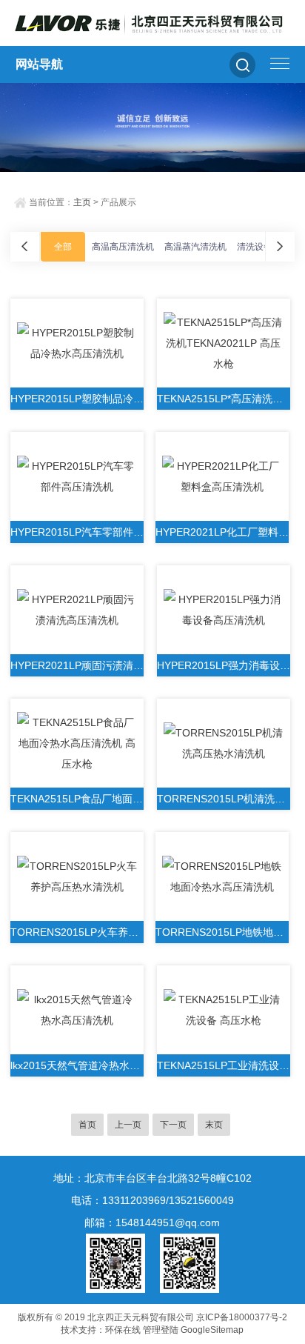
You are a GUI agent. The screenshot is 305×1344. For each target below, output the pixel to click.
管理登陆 (160, 1330)
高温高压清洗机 (123, 247)
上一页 (128, 1125)
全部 (63, 247)
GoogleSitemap (212, 1330)
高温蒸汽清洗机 (195, 247)
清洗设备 (254, 247)
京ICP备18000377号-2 (241, 1317)
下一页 (173, 1125)
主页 (82, 202)
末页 (214, 1125)
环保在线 (123, 1330)
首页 (87, 1125)
